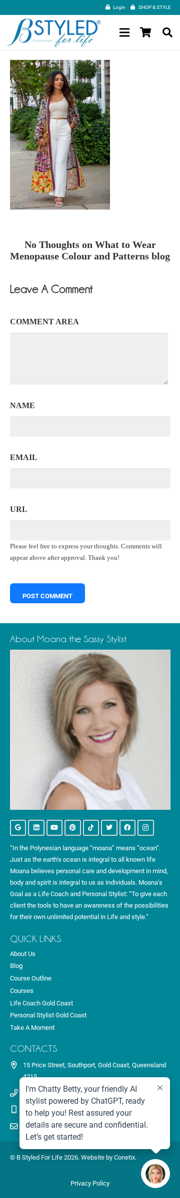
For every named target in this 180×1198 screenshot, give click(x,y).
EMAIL (24, 457)
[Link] (54, 32)
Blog (16, 965)
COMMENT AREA (44, 321)
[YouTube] (54, 828)
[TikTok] (91, 828)
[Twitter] (109, 828)
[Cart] (145, 32)
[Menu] (124, 32)
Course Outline (31, 978)
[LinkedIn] (36, 828)
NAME (22, 405)
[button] (167, 32)
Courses (22, 990)
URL (19, 509)
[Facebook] (128, 828)
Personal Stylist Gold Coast (48, 1015)
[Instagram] (146, 828)
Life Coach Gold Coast (41, 1003)
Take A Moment (32, 1027)
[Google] (18, 828)
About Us (23, 954)
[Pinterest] (72, 828)
